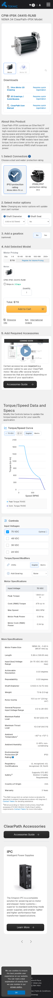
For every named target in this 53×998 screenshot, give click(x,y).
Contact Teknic (9, 801)
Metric (37, 433)
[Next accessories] (31, 942)
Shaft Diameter (14, 216)
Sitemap (34, 994)
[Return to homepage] (9, 7)
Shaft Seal (35, 216)
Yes (45, 235)
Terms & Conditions (43, 991)
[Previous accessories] (22, 942)
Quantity (26, 288)
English (29, 433)
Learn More (23, 927)
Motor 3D (23, 72)
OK (16, 992)
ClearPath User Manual (16, 106)
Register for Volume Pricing (32, 260)
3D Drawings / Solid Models (15, 97)
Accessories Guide (17, 384)
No (37, 235)
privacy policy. (16, 987)
